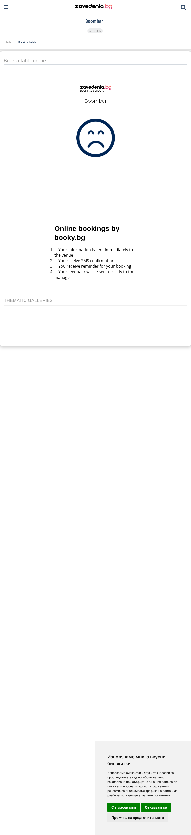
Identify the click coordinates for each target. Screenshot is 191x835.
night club (95, 31)
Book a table (27, 42)
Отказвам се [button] (156, 807)
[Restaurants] (93, 7)
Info (9, 42)
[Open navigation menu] (6, 7)
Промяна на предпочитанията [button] (137, 817)
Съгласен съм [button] (123, 807)
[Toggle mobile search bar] (183, 7)
